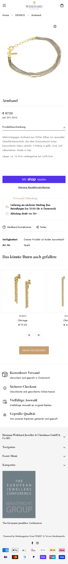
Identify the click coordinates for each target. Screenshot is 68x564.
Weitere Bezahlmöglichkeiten (34, 187)
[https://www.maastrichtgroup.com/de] (18, 494)
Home (5, 15)
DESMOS (20, 15)
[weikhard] (34, 5)
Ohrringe (22, 320)
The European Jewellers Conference (22, 523)
